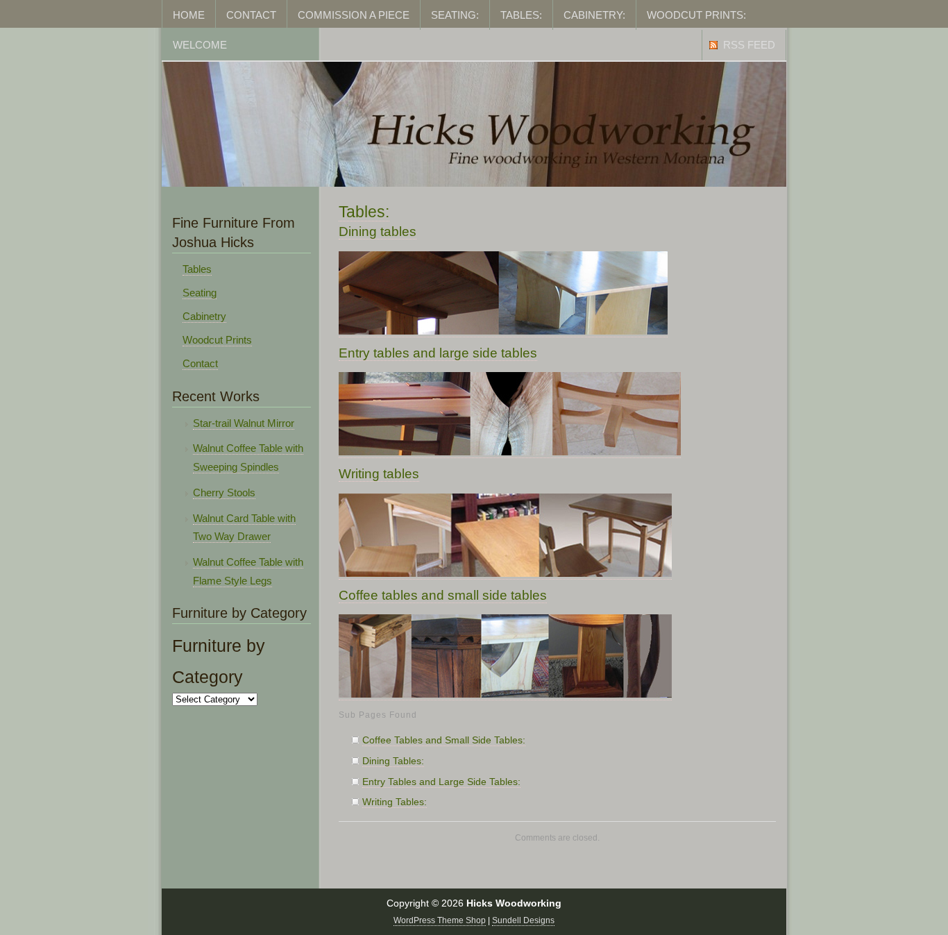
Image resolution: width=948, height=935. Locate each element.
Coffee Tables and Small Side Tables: (443, 740)
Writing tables (379, 473)
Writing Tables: (394, 802)
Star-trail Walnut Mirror (243, 423)
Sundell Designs (523, 920)
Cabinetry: (594, 15)
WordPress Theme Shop (439, 920)
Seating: (455, 15)
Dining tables (377, 231)
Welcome (200, 45)
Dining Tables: (393, 761)
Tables (197, 269)
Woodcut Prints (217, 340)
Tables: (521, 15)
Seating (200, 292)
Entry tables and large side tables (438, 353)
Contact (251, 15)
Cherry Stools (224, 492)
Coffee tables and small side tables (443, 595)
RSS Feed (749, 45)
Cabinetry (204, 316)
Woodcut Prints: (696, 15)
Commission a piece (353, 15)
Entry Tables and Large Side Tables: (441, 782)
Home (189, 15)
